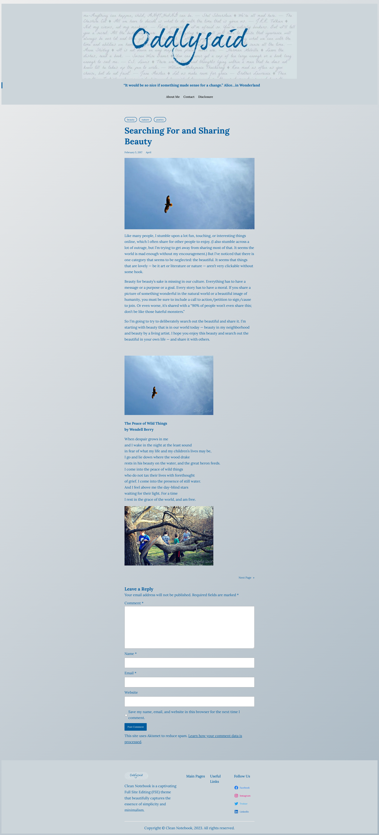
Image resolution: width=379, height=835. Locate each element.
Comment (134, 603)
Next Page (246, 577)
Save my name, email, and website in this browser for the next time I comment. (184, 714)
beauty (130, 119)
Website (131, 692)
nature (145, 119)
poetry (160, 119)
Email (130, 673)
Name (131, 653)
